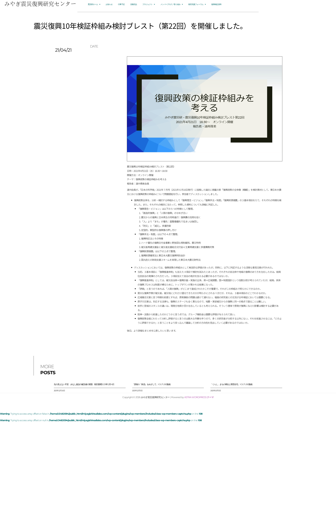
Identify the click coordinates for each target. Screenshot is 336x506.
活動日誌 (133, 4)
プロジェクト (147, 4)
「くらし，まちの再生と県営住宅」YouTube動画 (231, 384)
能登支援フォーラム (195, 4)
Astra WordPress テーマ (199, 397)
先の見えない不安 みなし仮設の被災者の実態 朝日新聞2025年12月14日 (84, 384)
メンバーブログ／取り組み (170, 4)
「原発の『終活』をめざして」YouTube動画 (151, 384)
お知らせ (109, 4)
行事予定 (121, 4)
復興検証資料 (216, 4)
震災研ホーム (93, 4)
